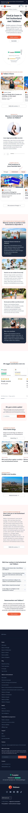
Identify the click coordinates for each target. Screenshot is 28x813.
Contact (3, 736)
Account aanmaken (6, 738)
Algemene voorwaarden (14, 801)
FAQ (2, 733)
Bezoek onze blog (5, 663)
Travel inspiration (5, 666)
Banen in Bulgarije (5, 657)
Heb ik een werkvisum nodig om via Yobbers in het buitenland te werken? (11, 580)
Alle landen (4, 677)
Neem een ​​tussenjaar (6, 680)
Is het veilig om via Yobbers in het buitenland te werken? (10, 589)
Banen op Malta (5, 655)
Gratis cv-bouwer (5, 719)
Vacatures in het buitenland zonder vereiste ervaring (13, 689)
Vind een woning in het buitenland (9, 682)
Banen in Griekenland (6, 650)
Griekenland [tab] (15, 172)
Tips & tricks (4, 671)
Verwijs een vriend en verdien (8, 722)
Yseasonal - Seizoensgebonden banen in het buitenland (14, 745)
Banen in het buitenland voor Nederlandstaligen (12, 687)
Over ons (4, 708)
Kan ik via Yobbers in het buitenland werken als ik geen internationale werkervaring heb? (13, 575)
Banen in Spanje (5, 652)
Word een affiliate (5, 724)
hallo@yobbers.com (6, 766)
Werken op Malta (5, 699)
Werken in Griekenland (7, 694)
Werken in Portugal (6, 692)
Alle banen (4, 645)
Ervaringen (4, 668)
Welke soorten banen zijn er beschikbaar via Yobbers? (12, 568)
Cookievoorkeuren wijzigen (15, 803)
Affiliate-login (5, 727)
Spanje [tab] (23, 172)
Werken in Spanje (5, 697)
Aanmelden (14, 41)
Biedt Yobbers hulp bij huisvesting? (11, 585)
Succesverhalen (5, 685)
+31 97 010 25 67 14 (6, 764)
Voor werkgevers (5, 713)
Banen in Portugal (5, 647)
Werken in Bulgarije (6, 702)
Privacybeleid (5, 803)
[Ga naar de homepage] (14, 787)
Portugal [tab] (6, 172)
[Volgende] (7, 154)
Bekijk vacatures (14, 37)
